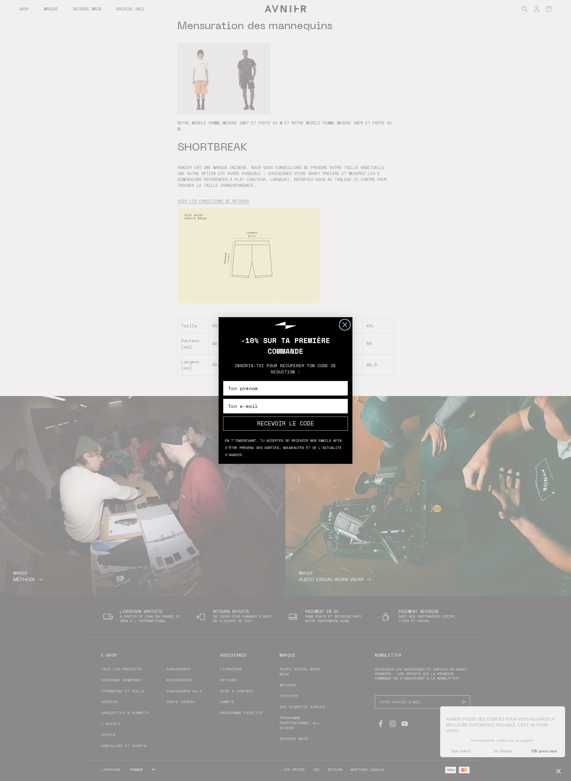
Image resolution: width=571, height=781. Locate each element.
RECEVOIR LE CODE (285, 423)
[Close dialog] (345, 325)
